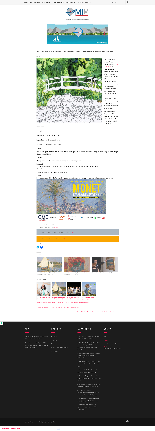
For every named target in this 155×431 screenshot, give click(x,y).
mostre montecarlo (84, 302)
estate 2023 (67, 302)
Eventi (55, 336)
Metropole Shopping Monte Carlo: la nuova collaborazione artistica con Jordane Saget (89, 378)
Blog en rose (46, 2)
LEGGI (56, 227)
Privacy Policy (44, 422)
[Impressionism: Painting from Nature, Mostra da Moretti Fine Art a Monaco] (77, 264)
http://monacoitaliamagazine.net (113, 348)
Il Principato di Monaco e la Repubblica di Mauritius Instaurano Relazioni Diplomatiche (89, 355)
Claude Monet (59, 302)
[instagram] (115, 2)
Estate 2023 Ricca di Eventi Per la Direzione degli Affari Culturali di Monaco (98, 312)
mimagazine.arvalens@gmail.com (113, 343)
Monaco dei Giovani (49, 302)
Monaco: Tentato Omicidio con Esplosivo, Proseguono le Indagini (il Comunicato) (87, 407)
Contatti (55, 351)
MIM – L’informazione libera (60, 347)
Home (26, 2)
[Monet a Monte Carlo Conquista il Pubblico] (105, 264)
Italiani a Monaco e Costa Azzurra (64, 2)
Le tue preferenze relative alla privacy (39, 429)
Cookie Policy (51, 422)
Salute (55, 340)
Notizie (55, 344)
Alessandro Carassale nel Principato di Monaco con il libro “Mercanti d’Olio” (58, 307)
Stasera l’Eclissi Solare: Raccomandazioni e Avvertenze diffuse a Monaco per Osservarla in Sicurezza (88, 392)
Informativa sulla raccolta (11, 429)
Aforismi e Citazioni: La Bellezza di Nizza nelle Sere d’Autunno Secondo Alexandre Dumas (89, 364)
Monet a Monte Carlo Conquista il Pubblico (103, 273)
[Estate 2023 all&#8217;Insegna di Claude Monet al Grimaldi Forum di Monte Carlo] (49, 264)
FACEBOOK (71, 232)
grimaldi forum (74, 302)
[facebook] (112, 2)
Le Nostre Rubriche (84, 2)
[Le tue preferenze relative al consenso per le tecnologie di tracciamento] (1, 323)
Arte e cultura (35, 2)
